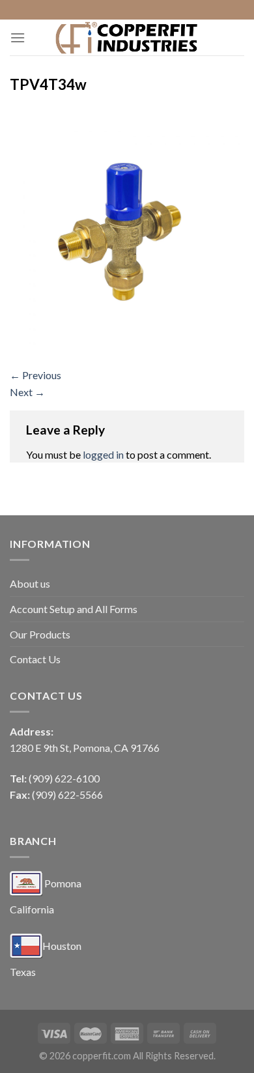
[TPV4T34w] (127, 232)
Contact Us (35, 659)
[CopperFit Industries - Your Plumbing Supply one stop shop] (127, 37)
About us (30, 583)
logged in (103, 454)
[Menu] (17, 37)
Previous (35, 375)
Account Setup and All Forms (73, 609)
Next (27, 392)
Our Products (40, 634)
